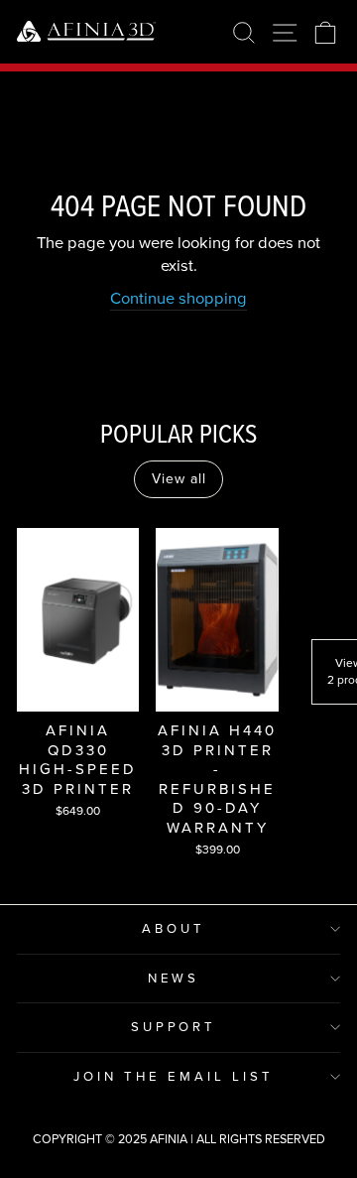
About (173, 928)
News (174, 978)
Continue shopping (178, 299)
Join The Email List (173, 1076)
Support (174, 1026)
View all (179, 478)
